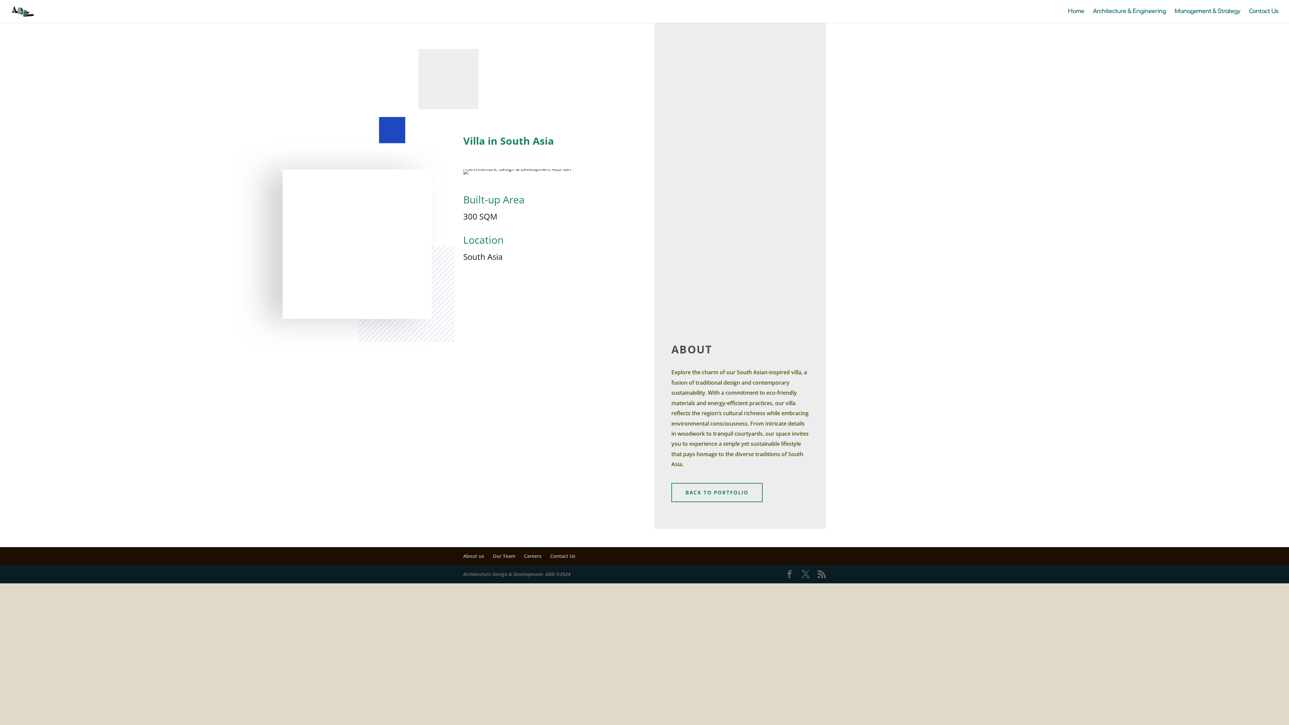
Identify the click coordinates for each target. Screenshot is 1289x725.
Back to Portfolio (717, 492)
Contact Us (1263, 11)
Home (1076, 11)
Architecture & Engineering (1129, 11)
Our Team (504, 556)
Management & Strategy (1207, 11)
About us (473, 556)
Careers (532, 556)
